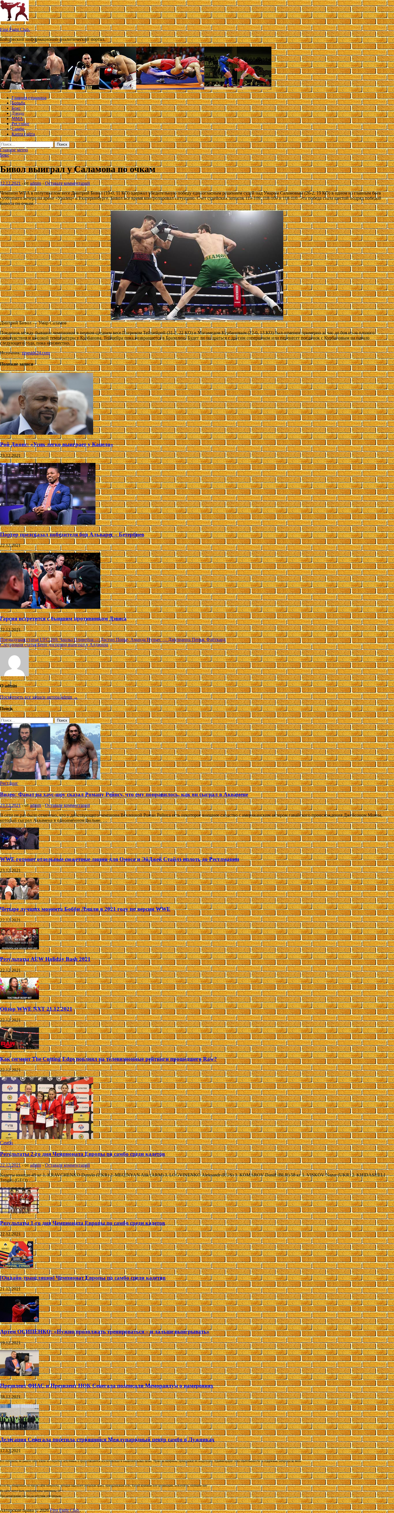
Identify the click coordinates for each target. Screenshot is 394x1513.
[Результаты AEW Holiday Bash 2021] (19, 947)
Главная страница (29, 97)
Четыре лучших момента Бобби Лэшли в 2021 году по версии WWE (85, 909)
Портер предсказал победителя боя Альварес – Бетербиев (72, 534)
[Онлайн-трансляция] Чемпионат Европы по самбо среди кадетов (83, 1278)
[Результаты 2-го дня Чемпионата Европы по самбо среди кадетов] (46, 1137)
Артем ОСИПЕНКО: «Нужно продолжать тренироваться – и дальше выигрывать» (104, 1331)
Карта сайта (23, 134)
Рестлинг (21, 123)
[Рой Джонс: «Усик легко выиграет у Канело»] (46, 433)
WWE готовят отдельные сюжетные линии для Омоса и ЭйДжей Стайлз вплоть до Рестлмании (119, 859)
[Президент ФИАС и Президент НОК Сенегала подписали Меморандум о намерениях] (19, 1374)
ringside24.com (36, 352)
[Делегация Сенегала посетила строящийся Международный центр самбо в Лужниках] (19, 1428)
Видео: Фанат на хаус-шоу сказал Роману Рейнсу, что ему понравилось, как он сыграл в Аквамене (124, 794)
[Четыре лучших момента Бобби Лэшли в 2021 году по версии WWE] (19, 898)
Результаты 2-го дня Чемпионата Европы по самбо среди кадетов (82, 1154)
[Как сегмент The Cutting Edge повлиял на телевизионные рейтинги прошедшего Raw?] (19, 1047)
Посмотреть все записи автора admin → (39, 697)
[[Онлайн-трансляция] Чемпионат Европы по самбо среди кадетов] (16, 1266)
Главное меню (14, 149)
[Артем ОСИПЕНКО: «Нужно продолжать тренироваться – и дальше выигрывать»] (19, 1320)
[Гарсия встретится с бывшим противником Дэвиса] (50, 607)
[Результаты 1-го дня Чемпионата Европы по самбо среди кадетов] (19, 1211)
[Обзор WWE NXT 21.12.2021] (19, 997)
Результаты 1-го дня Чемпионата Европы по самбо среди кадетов (82, 1223)
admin (35, 183)
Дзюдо (18, 113)
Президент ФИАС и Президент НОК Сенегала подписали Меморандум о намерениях (106, 1386)
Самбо (18, 128)
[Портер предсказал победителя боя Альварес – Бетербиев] (47, 523)
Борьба (18, 102)
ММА (17, 118)
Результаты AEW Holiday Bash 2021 (45, 959)
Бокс (16, 108)
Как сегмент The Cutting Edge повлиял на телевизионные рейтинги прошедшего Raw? (108, 1059)
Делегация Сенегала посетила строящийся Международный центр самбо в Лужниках (107, 1439)
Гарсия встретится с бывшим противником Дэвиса (63, 618)
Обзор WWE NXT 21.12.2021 (36, 1009)
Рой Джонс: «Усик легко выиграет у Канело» (56, 444)
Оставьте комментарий (67, 183)
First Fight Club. (15, 29)
